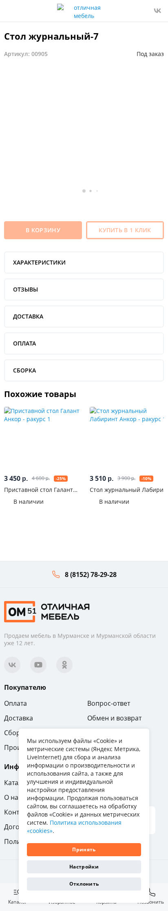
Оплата (15, 703)
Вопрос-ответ (108, 703)
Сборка (15, 732)
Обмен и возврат (114, 718)
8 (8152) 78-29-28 (91, 574)
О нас (13, 797)
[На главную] (47, 611)
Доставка (18, 718)
